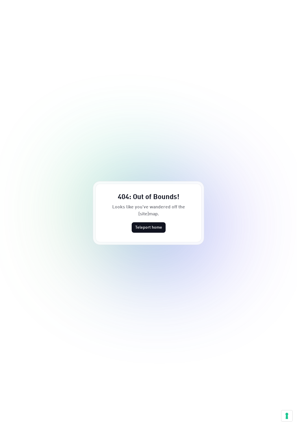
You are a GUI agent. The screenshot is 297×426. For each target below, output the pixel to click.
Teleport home (148, 227)
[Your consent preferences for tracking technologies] (286, 415)
